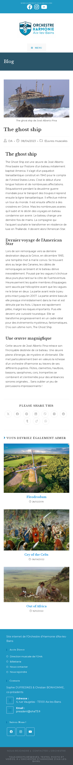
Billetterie (15, 661)
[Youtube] (30, 731)
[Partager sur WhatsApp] (45, 421)
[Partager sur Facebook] (17, 414)
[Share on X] (8, 414)
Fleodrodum (36, 497)
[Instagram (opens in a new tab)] (36, 7)
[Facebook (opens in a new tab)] (29, 7)
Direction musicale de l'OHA (26, 656)
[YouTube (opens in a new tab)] (43, 7)
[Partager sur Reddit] (63, 414)
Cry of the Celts (36, 554)
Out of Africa (36, 606)
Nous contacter (19, 666)
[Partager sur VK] (54, 414)
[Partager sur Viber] (45, 414)
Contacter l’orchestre (49, 750)
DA (10, 141)
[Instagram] (20, 731)
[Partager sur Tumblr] (27, 421)
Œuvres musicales (55, 141)
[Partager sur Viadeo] (36, 421)
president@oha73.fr (28, 711)
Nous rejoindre (18, 671)
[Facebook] (11, 731)
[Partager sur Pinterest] (26, 414)
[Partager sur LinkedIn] (35, 414)
